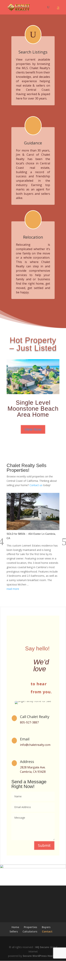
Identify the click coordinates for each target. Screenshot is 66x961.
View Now (33, 429)
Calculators (30, 931)
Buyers (46, 927)
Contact (47, 931)
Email (24, 739)
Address (27, 761)
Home (15, 927)
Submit (44, 845)
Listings (33, 107)
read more (13, 589)
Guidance (33, 142)
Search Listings (33, 52)
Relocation (33, 237)
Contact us (36, 485)
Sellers (14, 931)
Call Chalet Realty (34, 716)
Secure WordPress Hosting (40, 956)
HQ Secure (42, 947)
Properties (30, 927)
